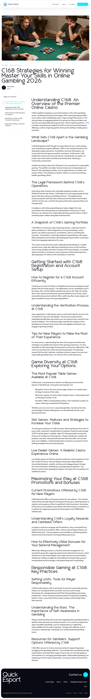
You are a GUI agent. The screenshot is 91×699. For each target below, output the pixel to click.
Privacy (75, 693)
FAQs (65, 682)
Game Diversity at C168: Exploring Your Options (15, 113)
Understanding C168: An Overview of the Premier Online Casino (15, 102)
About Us (68, 693)
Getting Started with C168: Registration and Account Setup (14, 108)
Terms (80, 693)
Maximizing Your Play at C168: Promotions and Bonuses (13, 119)
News (59, 682)
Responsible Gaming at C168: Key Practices (15, 124)
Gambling (5, 65)
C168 (87, 123)
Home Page (50, 682)
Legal (85, 693)
